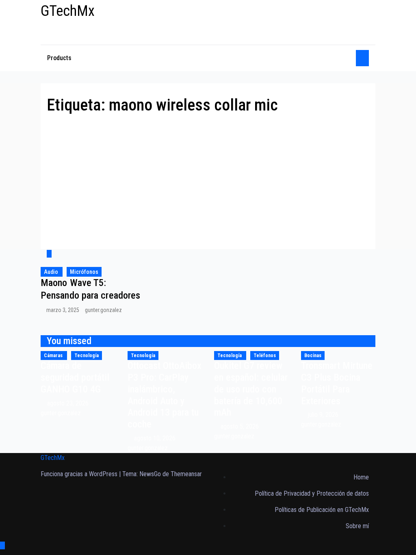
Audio (51, 272)
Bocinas (312, 355)
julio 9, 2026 (324, 414)
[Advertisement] (208, 176)
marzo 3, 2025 (63, 310)
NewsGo (150, 474)
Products (59, 58)
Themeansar (186, 474)
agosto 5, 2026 (240, 426)
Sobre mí (357, 526)
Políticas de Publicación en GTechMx (322, 510)
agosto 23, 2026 (68, 403)
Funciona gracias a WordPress (80, 474)
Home (361, 477)
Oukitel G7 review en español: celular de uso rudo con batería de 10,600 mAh (251, 389)
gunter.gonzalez (103, 310)
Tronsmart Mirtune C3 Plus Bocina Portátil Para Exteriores (337, 383)
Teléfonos (265, 355)
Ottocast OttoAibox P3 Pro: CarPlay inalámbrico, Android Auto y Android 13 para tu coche (165, 395)
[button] (346, 58)
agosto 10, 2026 (155, 438)
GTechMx (68, 11)
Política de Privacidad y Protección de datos (312, 493)
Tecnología (86, 355)
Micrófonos (84, 272)
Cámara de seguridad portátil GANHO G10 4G (75, 377)
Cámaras (54, 355)
